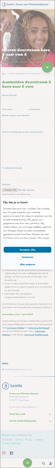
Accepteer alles (27, 250)
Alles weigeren (27, 264)
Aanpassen (27, 257)
